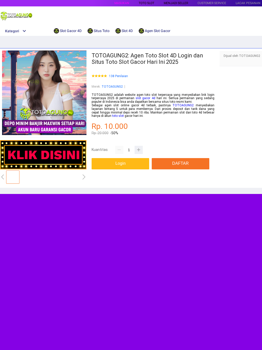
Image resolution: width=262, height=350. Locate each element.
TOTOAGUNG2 (112, 86)
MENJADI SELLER (176, 3)
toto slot (118, 116)
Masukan (121, 3)
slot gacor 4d (145, 98)
